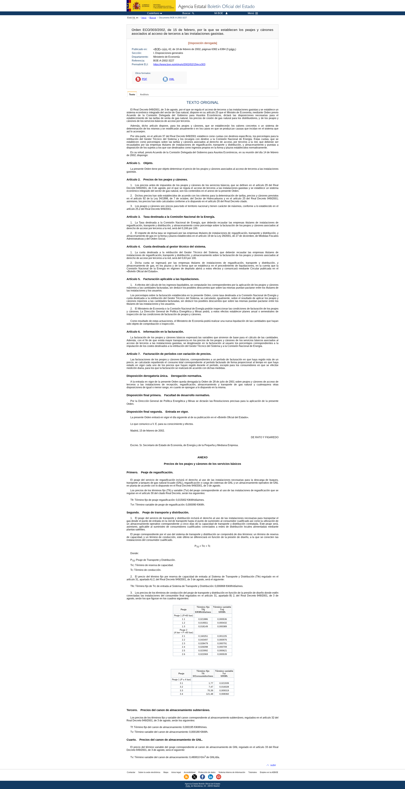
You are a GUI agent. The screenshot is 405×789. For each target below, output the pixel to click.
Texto (132, 94)
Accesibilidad (189, 772)
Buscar (153, 17)
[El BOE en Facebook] (202, 779)
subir (273, 765)
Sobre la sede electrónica (149, 772)
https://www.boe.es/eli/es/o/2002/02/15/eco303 (179, 64)
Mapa (165, 772)
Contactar (131, 772)
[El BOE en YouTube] (218, 779)
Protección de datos (206, 772)
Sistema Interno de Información (231, 772)
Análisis (144, 94)
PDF (144, 79)
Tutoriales (252, 772)
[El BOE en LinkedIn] (210, 779)
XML (171, 79)
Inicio (143, 17)
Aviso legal (176, 772)
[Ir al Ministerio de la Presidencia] (151, 5)
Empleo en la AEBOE (269, 772)
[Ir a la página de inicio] (216, 6)
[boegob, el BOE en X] (194, 779)
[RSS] (186, 779)
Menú (251, 13)
